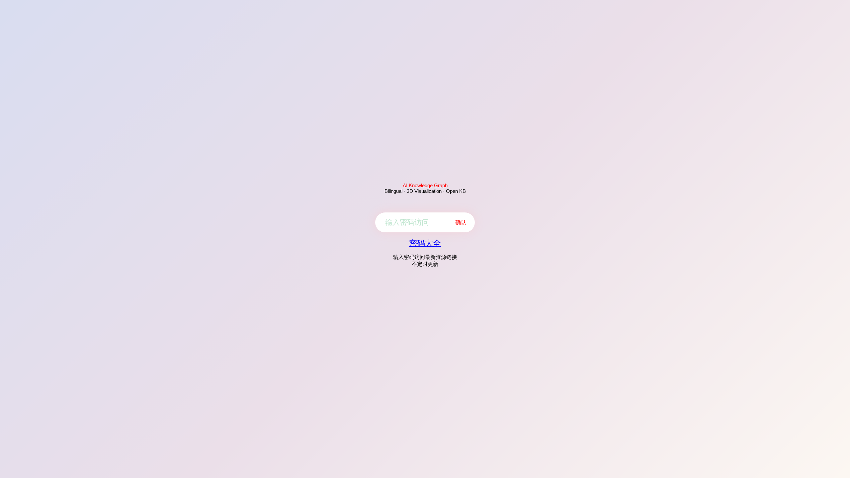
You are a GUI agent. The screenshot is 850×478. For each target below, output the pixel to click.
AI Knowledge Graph (425, 185)
